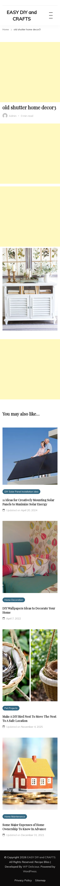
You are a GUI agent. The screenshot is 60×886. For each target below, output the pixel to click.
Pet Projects (11, 708)
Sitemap (40, 880)
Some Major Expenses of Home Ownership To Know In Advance (24, 827)
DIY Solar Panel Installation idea (21, 491)
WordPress (29, 871)
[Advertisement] (30, 72)
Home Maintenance (14, 816)
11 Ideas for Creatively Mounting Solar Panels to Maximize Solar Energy (28, 502)
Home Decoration (13, 599)
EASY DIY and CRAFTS (22, 15)
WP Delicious (31, 866)
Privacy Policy (23, 880)
